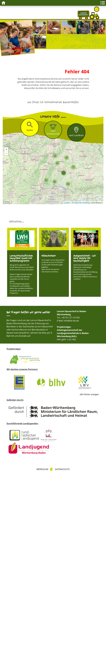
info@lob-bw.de (71, 320)
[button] (54, 155)
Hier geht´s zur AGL (66, 339)
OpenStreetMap (82, 202)
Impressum (42, 469)
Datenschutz (62, 469)
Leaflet (66, 202)
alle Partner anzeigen (89, 394)
